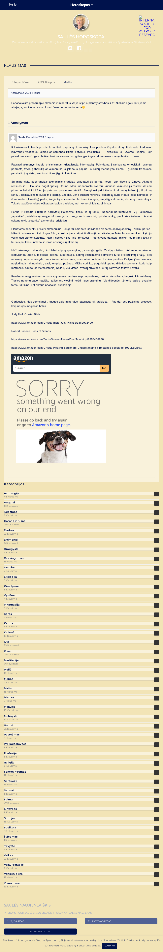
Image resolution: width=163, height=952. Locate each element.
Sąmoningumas (15, 771)
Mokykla (10, 706)
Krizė (7, 651)
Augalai (9, 502)
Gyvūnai (10, 595)
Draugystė (11, 549)
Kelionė (9, 632)
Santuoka (10, 781)
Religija (9, 762)
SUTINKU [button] (110, 945)
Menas (8, 678)
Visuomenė (12, 883)
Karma (8, 623)
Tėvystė (9, 846)
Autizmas (10, 511)
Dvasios (9, 567)
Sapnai (9, 790)
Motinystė (10, 716)
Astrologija (11, 493)
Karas (8, 613)
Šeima (8, 799)
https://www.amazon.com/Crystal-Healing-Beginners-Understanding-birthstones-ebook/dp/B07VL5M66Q (76, 347)
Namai (8, 725)
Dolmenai (11, 539)
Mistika (68, 82)
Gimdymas (11, 586)
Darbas (9, 530)
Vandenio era (13, 873)
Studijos (10, 818)
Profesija (10, 753)
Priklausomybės (15, 743)
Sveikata (10, 827)
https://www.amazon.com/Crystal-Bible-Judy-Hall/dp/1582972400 (52, 322)
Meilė (7, 669)
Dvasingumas (14, 558)
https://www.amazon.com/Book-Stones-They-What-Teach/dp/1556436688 (57, 339)
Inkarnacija (12, 604)
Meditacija (11, 660)
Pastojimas (12, 734)
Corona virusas (14, 521)
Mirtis (8, 688)
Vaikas (8, 855)
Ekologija (10, 576)
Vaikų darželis (14, 864)
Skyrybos (10, 808)
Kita (6, 641)
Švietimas (11, 836)
